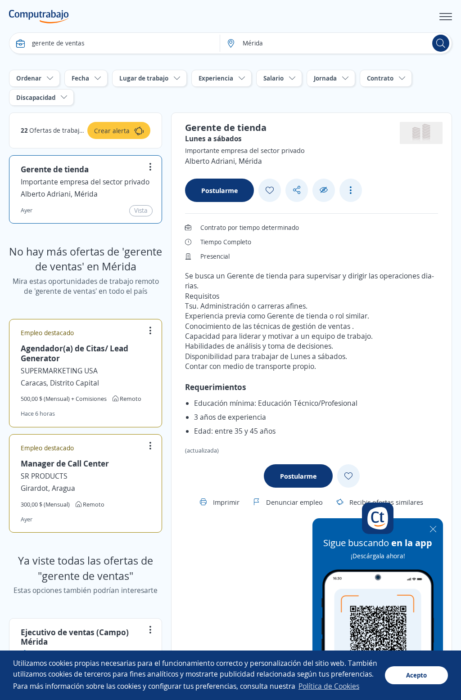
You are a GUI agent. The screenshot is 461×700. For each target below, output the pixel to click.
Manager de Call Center (65, 463)
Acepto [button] (416, 675)
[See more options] (350, 190)
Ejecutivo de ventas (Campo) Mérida (75, 637)
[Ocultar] (324, 190)
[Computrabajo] (39, 16)
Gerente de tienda (55, 169)
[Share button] (297, 190)
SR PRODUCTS (44, 476)
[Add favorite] (269, 190)
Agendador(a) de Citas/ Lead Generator (74, 353)
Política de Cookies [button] (328, 686)
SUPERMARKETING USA (59, 371)
